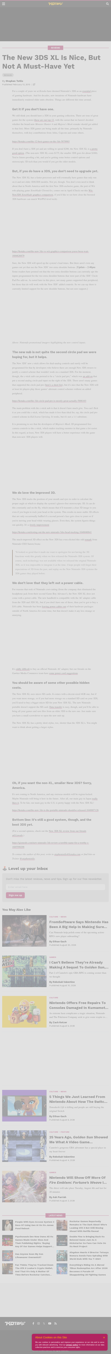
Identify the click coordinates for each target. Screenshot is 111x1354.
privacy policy (72, 1345)
